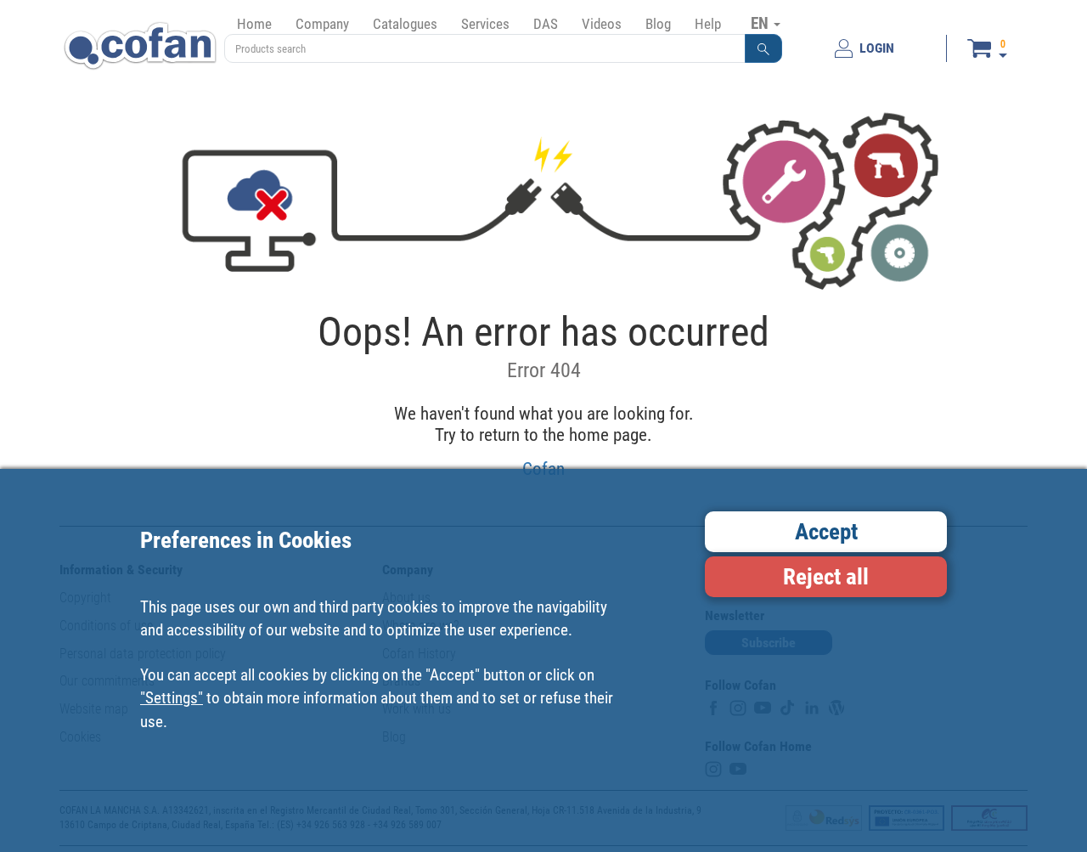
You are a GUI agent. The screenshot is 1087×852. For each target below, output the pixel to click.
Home (254, 23)
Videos (602, 23)
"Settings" (171, 698)
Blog (658, 23)
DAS (545, 23)
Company (322, 23)
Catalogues (405, 23)
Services (485, 23)
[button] (763, 48)
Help (708, 23)
